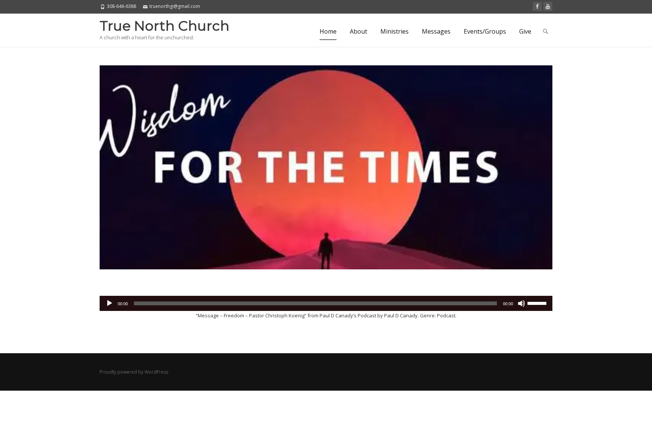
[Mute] (521, 303)
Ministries (394, 31)
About (358, 31)
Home (328, 31)
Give (525, 31)
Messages (436, 31)
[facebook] (537, 6)
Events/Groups (485, 31)
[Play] (109, 303)
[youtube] (547, 6)
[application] (326, 303)
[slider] (538, 302)
